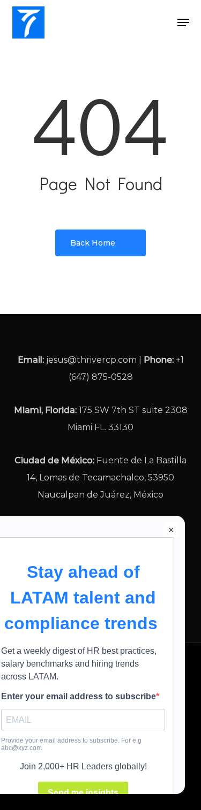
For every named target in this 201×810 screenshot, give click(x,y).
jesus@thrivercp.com (91, 360)
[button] (183, 22)
